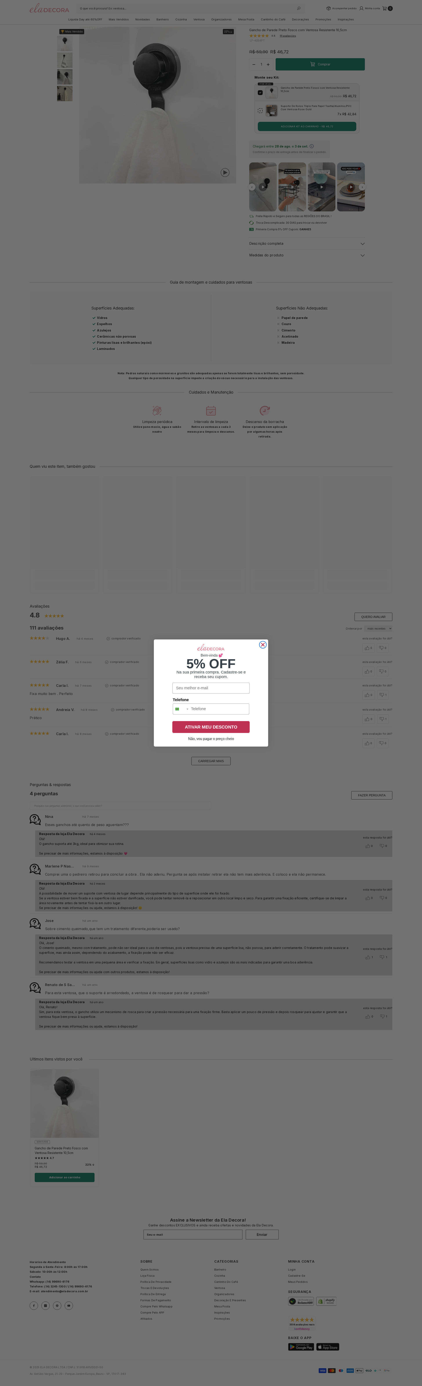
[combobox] (181, 709)
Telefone (181, 700)
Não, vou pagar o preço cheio (211, 739)
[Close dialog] (262, 644)
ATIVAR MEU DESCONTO (211, 727)
